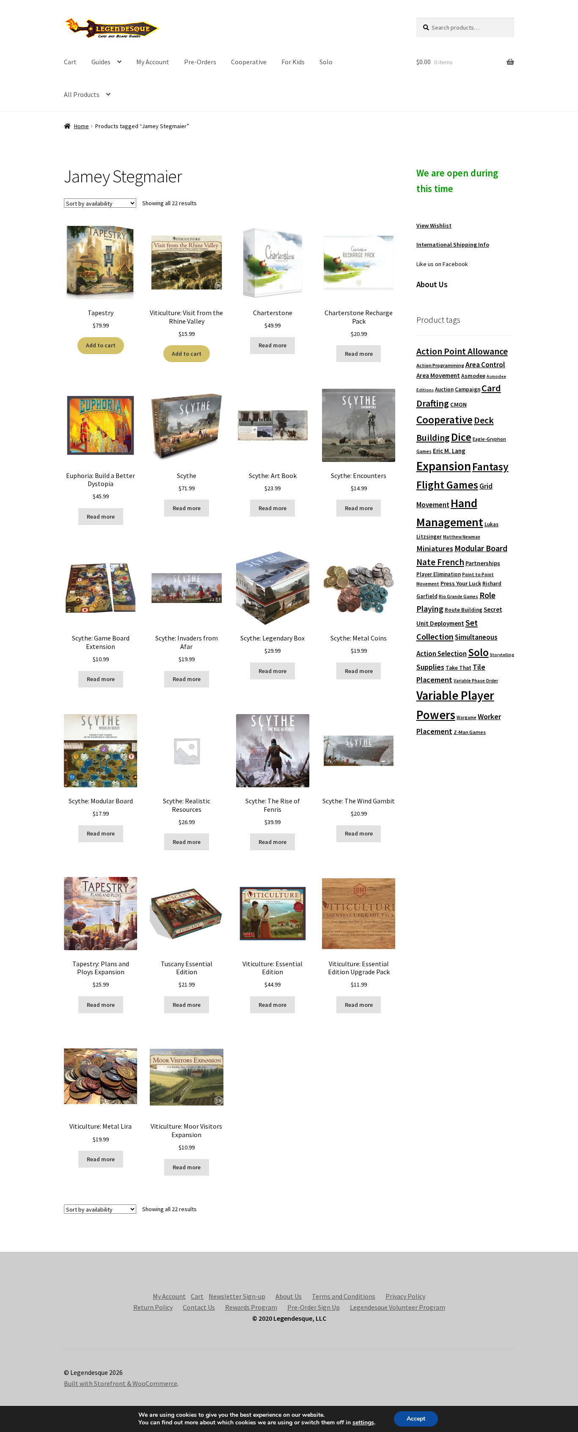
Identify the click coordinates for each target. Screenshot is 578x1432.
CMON (458, 404)
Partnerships (482, 563)
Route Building (463, 609)
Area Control (485, 364)
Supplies (430, 667)
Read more (272, 345)
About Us (288, 1296)
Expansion (443, 466)
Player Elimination (438, 574)
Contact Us (199, 1307)
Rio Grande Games (458, 596)
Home (81, 126)
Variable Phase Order (476, 681)
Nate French (440, 562)
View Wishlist (433, 225)
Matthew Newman (461, 537)
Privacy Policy (405, 1296)
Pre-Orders (200, 62)
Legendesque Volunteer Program (397, 1307)
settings (363, 1423)
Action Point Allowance (462, 351)
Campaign (467, 389)
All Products (81, 94)
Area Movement (438, 375)
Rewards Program (251, 1307)
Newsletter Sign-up (237, 1296)
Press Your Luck (460, 583)
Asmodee (473, 375)
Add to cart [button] (101, 345)
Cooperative (249, 62)
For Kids (293, 62)
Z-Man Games (470, 732)
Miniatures (434, 548)
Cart (70, 62)
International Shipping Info (452, 244)
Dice (461, 437)
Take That (458, 667)
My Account (152, 62)
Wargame (466, 717)
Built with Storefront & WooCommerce (120, 1383)
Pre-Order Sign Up (313, 1307)
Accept (416, 1419)
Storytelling (502, 654)
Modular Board (480, 548)
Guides (100, 62)
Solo (326, 62)
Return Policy (153, 1307)
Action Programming (440, 365)
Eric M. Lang (449, 451)
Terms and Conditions (343, 1296)
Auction (444, 389)
